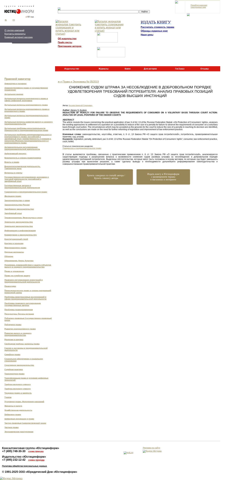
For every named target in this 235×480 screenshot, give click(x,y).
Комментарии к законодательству (20, 235)
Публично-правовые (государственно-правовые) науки (28, 319)
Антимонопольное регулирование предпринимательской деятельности (22, 148)
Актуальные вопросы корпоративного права (26, 105)
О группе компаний (14, 30)
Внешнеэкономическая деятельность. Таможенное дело (22, 167)
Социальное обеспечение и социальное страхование (23, 360)
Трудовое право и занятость (18, 393)
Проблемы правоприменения (18, 310)
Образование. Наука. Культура (18, 261)
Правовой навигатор (17, 79)
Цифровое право (12, 414)
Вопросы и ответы (13, 173)
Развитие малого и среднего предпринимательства (17, 334)
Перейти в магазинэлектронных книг (199, 6)
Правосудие (10, 286)
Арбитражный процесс (15, 153)
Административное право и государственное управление (26, 89)
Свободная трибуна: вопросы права (21, 344)
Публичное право (12, 325)
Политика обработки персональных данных (24, 466)
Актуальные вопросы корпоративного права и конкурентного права (26, 110)
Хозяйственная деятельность (18, 410)
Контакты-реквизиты (14, 33)
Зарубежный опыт (13, 213)
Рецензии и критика (13, 340)
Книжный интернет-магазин (18, 37)
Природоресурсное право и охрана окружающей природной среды (27, 292)
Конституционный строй (16, 239)
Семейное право (12, 354)
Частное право (11, 427)
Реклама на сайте (151, 448)
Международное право (15, 248)
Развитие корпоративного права (20, 329)
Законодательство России (17, 205)
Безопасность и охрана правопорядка (22, 158)
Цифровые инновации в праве (19, 419)
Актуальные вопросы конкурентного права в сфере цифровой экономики (26, 99)
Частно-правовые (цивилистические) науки (25, 423)
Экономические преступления (18, 432)
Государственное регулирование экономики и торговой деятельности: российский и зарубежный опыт (26, 179)
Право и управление (14, 271)
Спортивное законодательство (19, 365)
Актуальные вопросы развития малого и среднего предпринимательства (28, 123)
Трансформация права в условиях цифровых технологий (26, 379)
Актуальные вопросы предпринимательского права (26, 116)
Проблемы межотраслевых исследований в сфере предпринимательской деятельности (25, 298)
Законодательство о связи (17, 200)
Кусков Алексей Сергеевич (80, 105)
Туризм (7, 397)
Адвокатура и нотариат (15, 84)
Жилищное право (12, 196)
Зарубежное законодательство (19, 209)
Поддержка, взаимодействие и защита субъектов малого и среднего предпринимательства (27, 266)
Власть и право (11, 162)
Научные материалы (14, 252)
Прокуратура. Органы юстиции (19, 314)
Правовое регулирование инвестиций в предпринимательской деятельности (23, 281)
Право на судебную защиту (17, 276)
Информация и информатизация (20, 231)
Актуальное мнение (13, 94)
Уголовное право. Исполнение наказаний (24, 402)
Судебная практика (13, 369)
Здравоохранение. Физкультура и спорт (23, 218)
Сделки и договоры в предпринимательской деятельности (25, 349)
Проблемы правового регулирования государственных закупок (22, 304)
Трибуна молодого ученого (17, 384)
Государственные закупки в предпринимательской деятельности (22, 186)
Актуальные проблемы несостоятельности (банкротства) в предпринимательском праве (26, 129)
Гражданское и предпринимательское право (25, 192)
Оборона (8, 256)
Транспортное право (14, 374)
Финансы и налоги (13, 406)
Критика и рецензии (13, 243)
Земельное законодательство (18, 222)
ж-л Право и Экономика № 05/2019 (78, 81)
